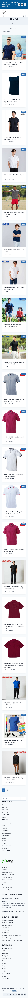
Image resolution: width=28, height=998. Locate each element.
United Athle (5, 848)
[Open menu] (24, 11)
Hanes (4, 968)
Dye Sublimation (7, 925)
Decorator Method (7, 920)
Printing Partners (7, 880)
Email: (4, 898)
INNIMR (4, 843)
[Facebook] (7, 994)
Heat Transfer (6, 933)
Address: (5, 901)
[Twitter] (10, 994)
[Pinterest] (16, 994)
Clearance (5, 885)
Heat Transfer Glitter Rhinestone (11, 935)
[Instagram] (13, 994)
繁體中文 (14, 991)
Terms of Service (7, 887)
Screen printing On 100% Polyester (12, 940)
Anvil (3, 825)
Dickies (4, 838)
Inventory (4, 882)
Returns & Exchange (8, 874)
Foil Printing (5, 930)
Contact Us (5, 869)
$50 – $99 (5, 810)
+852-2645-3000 (19, 911)
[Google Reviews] (25, 994)
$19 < (3, 805)
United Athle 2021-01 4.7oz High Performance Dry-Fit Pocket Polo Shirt (14, 626)
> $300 (4, 817)
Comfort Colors (6, 833)
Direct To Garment (7, 922)
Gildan (4, 840)
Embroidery (5, 927)
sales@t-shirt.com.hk (12, 898)
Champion (5, 830)
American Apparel (7, 823)
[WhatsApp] (19, 4)
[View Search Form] (3, 16)
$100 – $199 (5, 812)
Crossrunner (5, 835)
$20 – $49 (5, 807)
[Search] (23, 798)
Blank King (5, 828)
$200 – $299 (6, 815)
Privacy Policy (6, 890)
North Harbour (6, 846)
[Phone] (25, 4)
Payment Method (7, 877)
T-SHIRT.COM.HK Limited (12, 895)
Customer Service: (7, 911)
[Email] (22, 4)
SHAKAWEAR (6, 851)
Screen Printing (6, 938)
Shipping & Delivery (7, 872)
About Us (4, 867)
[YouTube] (4, 994)
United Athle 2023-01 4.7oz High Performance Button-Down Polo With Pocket (14, 665)
